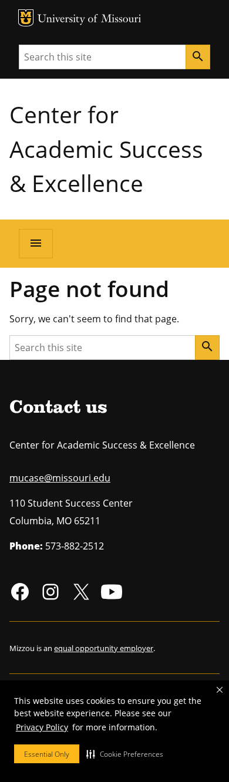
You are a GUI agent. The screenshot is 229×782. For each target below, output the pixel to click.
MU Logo (25, 17)
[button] (125, 753)
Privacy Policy (42, 727)
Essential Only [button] (46, 754)
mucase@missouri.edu (59, 477)
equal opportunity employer (103, 648)
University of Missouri (90, 20)
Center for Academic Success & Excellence (106, 148)
